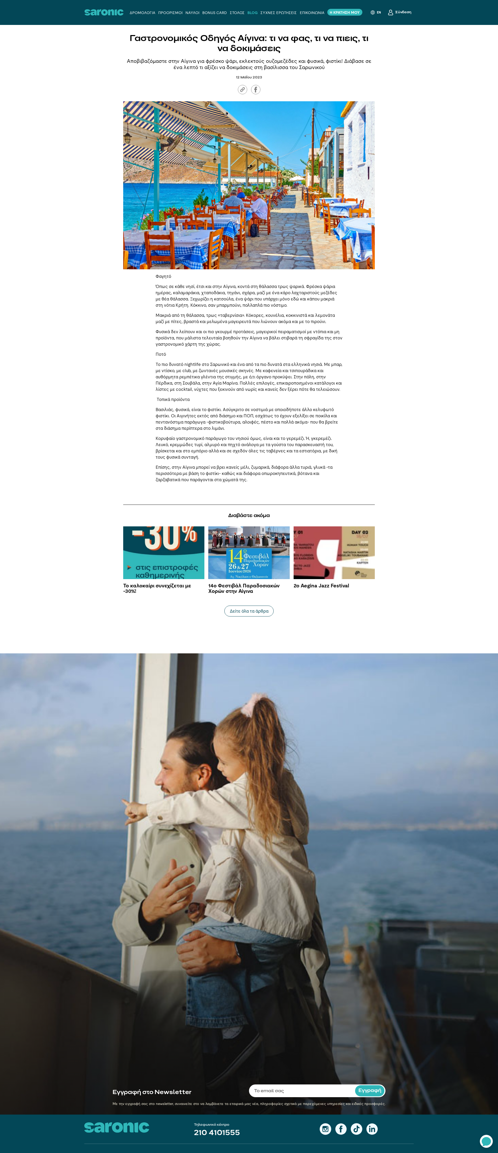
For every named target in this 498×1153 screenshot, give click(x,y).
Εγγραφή (369, 1091)
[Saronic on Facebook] (341, 1129)
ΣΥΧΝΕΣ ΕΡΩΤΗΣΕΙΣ (278, 13)
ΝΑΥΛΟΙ (192, 13)
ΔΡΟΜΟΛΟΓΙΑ (142, 13)
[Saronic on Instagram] (325, 1129)
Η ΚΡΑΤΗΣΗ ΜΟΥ (345, 13)
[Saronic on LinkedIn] (372, 1129)
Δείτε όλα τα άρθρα (249, 611)
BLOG (252, 13)
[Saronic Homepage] (116, 1127)
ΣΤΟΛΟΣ (237, 13)
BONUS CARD (214, 13)
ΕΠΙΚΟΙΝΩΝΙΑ (312, 13)
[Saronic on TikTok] (356, 1129)
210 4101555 (217, 1133)
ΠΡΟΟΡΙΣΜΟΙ (170, 13)
